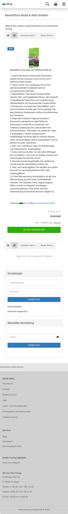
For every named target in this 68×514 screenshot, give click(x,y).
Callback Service (10, 417)
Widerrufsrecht (9, 395)
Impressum (7, 383)
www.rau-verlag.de (11, 462)
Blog (4, 436)
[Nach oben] (59, 509)
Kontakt (6, 389)
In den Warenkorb (34, 230)
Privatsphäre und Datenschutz (16, 411)
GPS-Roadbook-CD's (11, 446)
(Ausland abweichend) (45, 203)
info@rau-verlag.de (18, 496)
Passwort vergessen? (18, 311)
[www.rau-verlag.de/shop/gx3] (6, 4)
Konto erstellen (15, 306)
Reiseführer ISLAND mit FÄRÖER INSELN (30, 70)
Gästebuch (7, 441)
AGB (4, 400)
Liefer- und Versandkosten (14, 406)
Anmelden (34, 299)
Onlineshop (23, 509)
